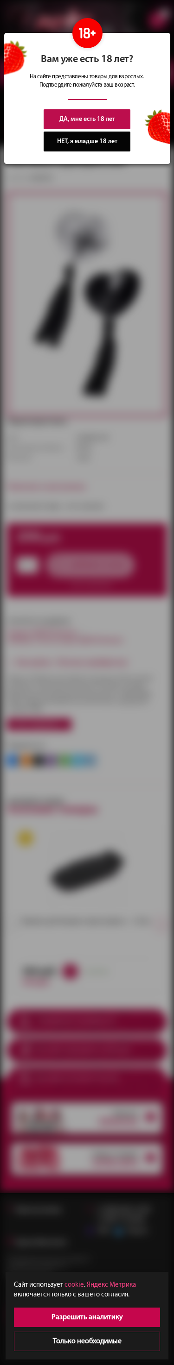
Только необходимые (87, 1341)
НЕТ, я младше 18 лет (87, 141)
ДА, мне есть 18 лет (87, 119)
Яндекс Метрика (111, 1285)
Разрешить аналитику (87, 1317)
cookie (74, 1285)
